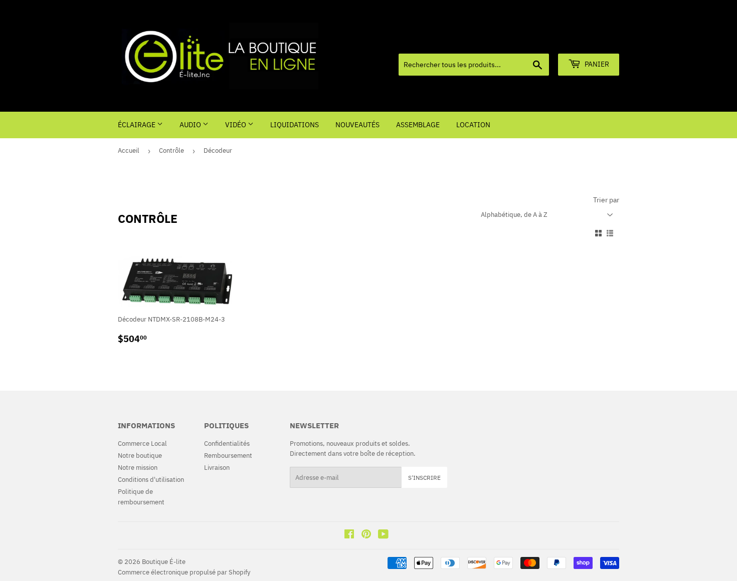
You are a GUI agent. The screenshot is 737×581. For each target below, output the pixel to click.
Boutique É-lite (164, 561)
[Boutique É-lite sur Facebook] (349, 535)
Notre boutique (140, 455)
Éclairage (137, 124)
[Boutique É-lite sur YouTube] (383, 535)
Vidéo (236, 124)
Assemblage (418, 124)
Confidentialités (227, 443)
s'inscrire (424, 477)
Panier (596, 64)
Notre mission (137, 467)
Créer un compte (597, 41)
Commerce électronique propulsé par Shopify (184, 572)
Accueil (128, 150)
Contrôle (171, 150)
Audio (191, 124)
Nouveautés (357, 124)
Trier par (606, 199)
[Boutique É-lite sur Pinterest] (366, 535)
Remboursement (228, 455)
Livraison (217, 467)
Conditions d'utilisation (151, 479)
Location (473, 124)
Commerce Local (142, 443)
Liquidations (294, 124)
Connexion (548, 41)
